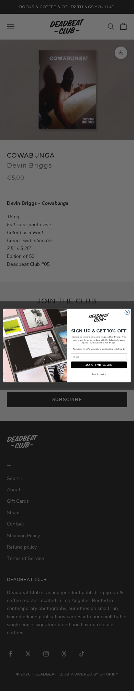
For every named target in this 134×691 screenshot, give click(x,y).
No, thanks (98, 374)
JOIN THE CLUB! (99, 365)
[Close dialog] (127, 312)
